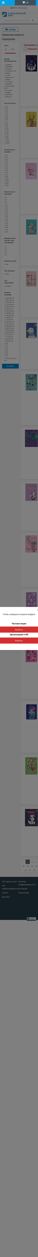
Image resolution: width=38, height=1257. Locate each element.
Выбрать (19, 629)
